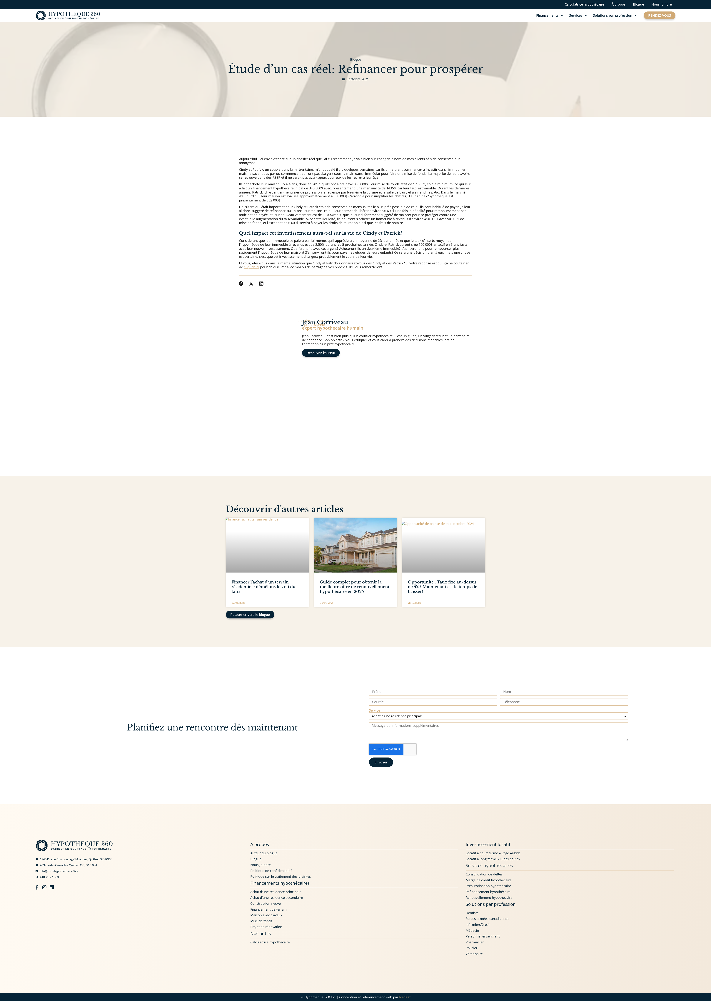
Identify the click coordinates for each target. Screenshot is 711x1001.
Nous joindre (661, 4)
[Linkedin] (51, 887)
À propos (619, 4)
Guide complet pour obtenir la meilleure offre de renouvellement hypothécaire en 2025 (354, 587)
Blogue (638, 4)
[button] (241, 283)
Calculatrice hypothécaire (584, 4)
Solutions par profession (612, 15)
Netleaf (404, 997)
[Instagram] (44, 887)
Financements (547, 15)
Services (575, 15)
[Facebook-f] (37, 887)
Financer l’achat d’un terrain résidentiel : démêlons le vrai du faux (263, 587)
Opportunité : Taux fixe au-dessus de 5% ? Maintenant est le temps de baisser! (442, 587)
